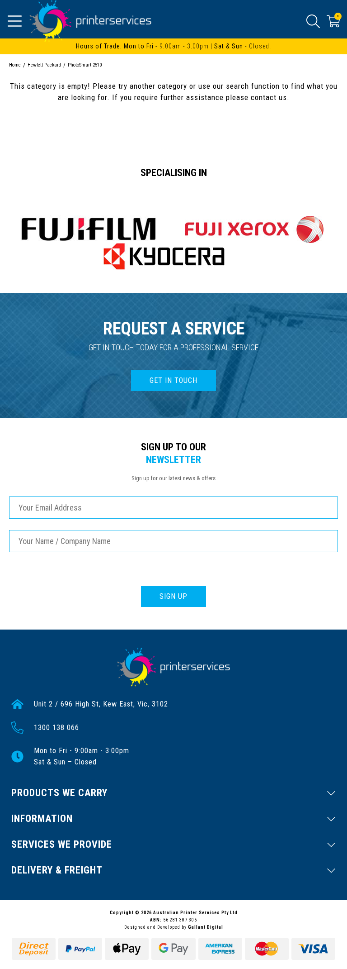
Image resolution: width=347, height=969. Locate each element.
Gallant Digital (205, 927)
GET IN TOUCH (173, 380)
